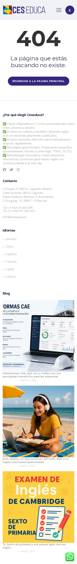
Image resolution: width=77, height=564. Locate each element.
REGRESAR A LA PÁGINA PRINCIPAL (38, 81)
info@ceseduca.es (14, 217)
